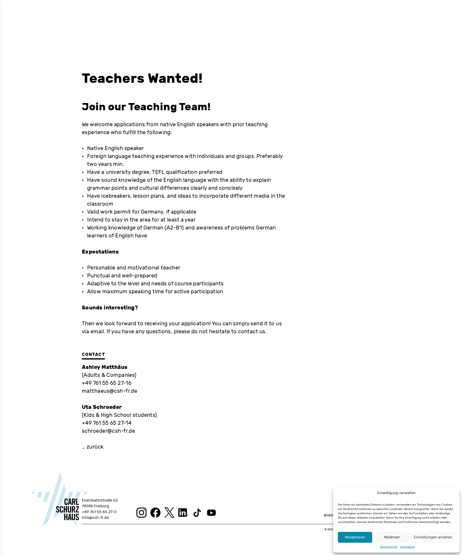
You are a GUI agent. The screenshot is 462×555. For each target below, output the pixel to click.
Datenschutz (389, 546)
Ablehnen (392, 537)
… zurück (93, 447)
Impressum (407, 546)
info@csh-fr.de (95, 518)
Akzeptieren (355, 537)
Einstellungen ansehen (433, 537)
